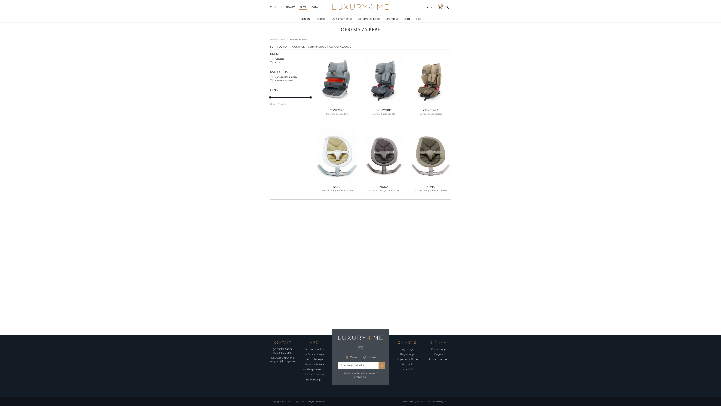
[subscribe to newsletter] (382, 365)
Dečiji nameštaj (342, 18)
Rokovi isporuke (314, 374)
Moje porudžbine (407, 359)
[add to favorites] (323, 58)
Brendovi (392, 18)
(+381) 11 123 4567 (282, 349)
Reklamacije (313, 379)
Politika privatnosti (314, 369)
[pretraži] (447, 7)
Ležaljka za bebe (284, 80)
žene (274, 7)
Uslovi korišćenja (314, 364)
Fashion (305, 18)
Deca (282, 39)
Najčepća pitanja (314, 354)
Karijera (438, 354)
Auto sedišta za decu (286, 76)
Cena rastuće (317, 46)
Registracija (407, 354)
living (314, 7)
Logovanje (407, 349)
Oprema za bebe (369, 18)
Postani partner (438, 359)
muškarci (288, 7)
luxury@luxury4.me (282, 357)
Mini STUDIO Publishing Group (434, 401)
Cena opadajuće (340, 46)
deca (303, 7)
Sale (418, 18)
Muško (372, 357)
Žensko (354, 357)
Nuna (278, 62)
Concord (279, 58)
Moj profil (407, 364)
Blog (407, 18)
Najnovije (298, 46)
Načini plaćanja (314, 359)
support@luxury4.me (283, 361)
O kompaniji (438, 349)
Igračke (321, 18)
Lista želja (407, 369)
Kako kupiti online (314, 349)
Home (273, 39)
